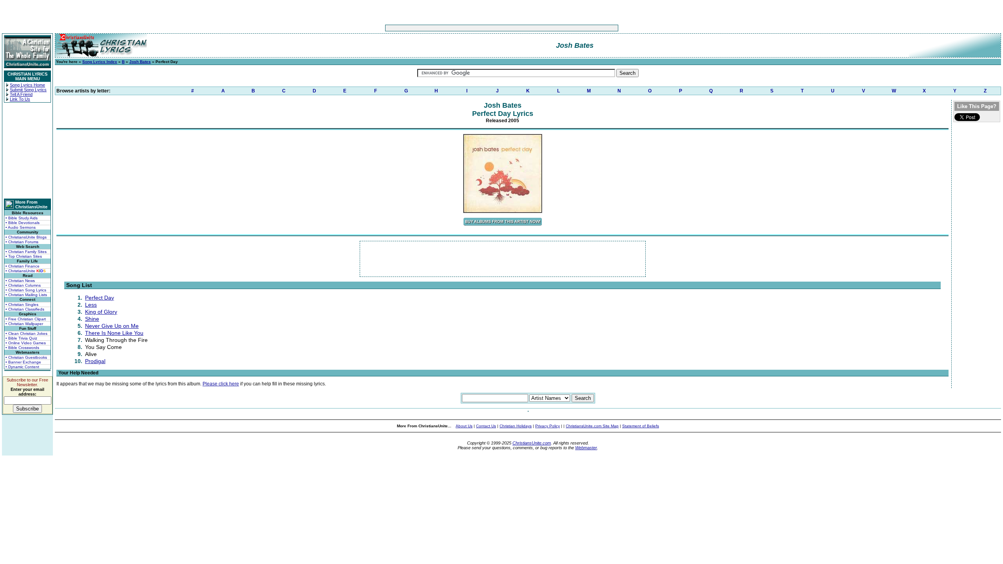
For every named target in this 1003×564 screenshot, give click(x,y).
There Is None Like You (114, 333)
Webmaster (586, 447)
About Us (464, 426)
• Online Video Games (25, 343)
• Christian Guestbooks (26, 357)
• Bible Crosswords (22, 347)
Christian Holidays (516, 426)
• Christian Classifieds (24, 309)
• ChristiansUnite (25, 271)
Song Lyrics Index (99, 62)
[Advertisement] (477, 28)
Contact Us (486, 426)
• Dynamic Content (22, 367)
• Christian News (20, 280)
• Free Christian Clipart (25, 319)
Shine (92, 319)
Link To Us (20, 99)
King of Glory (101, 312)
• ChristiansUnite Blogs (26, 237)
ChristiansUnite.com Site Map (592, 426)
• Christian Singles (21, 304)
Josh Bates (140, 62)
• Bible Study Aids (21, 218)
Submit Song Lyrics (28, 89)
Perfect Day (99, 298)
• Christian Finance (22, 266)
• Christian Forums (21, 242)
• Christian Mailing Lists (26, 295)
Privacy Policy (547, 426)
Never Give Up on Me (112, 326)
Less (91, 305)
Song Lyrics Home (27, 85)
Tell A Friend (21, 94)
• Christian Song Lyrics (25, 290)
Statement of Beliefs (640, 426)
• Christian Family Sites (26, 251)
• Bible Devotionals (22, 223)
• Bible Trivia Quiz (21, 338)
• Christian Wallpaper (24, 324)
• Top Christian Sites (23, 256)
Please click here (221, 384)
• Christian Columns (23, 285)
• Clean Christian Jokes (26, 333)
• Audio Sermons (20, 227)
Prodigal (95, 361)
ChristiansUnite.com (531, 443)
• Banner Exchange (23, 362)
